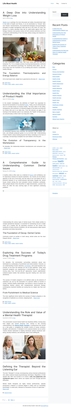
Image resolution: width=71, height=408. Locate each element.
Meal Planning (65, 171)
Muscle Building (55, 173)
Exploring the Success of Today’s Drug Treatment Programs (24, 254)
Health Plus (55, 93)
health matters (55, 163)
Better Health (55, 149)
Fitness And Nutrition (58, 72)
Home (52, 3)
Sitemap (54, 139)
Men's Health (56, 112)
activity (54, 147)
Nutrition (54, 116)
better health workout (57, 151)
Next (13, 400)
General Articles (8, 392)
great (66, 158)
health (9, 84)
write (64, 184)
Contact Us (64, 3)
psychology (28, 265)
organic (64, 175)
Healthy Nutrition (57, 109)
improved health (56, 167)
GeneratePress (44, 405)
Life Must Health (10, 3)
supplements (63, 179)
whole (53, 184)
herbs (67, 165)
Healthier (55, 107)
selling (62, 177)
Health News (7, 82)
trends (56, 181)
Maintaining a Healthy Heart (57, 171)
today (53, 181)
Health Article (7, 151)
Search (54, 12)
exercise (61, 155)
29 (9, 400)
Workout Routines (59, 184)
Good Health (56, 76)
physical (54, 177)
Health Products (57, 95)
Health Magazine (57, 88)
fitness (5, 84)
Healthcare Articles (57, 105)
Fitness (54, 69)
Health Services (56, 98)
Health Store (55, 100)
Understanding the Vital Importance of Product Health (59, 34)
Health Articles (7, 301)
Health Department (57, 83)
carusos (64, 151)
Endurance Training (55, 155)
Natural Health (56, 114)
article (61, 147)
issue (61, 167)
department (55, 153)
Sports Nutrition (55, 179)
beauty (32, 175)
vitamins (59, 181)
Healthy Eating (61, 165)
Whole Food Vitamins (58, 119)
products (59, 177)
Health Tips (55, 102)
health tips (62, 163)
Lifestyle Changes (55, 169)
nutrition (21, 84)
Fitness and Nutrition (58, 158)
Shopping (55, 193)
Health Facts (56, 86)
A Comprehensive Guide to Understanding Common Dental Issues (24, 165)
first (64, 155)
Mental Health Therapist (22, 325)
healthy (13, 84)
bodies (26, 104)
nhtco (65, 173)
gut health (54, 161)
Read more (42, 79)
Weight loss (6, 22)
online (60, 175)
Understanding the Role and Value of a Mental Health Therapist (24, 314)
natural (17, 84)
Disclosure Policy (57, 136)
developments (60, 153)
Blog (57, 3)
